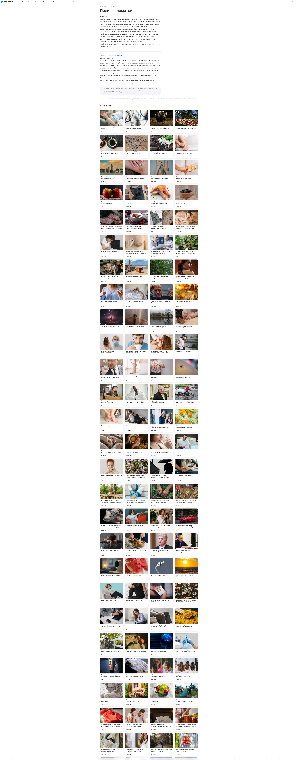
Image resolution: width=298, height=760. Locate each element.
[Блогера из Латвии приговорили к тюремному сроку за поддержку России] (111, 520)
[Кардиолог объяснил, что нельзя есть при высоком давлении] (136, 445)
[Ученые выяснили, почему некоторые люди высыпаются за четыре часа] (136, 395)
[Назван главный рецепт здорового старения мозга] (161, 644)
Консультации (103, 6)
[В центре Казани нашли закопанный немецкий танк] (161, 221)
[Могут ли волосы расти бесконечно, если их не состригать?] (186, 669)
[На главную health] (8, 2)
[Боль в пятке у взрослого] (186, 470)
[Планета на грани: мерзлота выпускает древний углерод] (136, 669)
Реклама (13, 758)
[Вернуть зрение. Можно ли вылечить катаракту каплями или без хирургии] (161, 346)
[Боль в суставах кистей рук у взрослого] (161, 370)
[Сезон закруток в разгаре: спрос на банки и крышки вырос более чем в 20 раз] (186, 719)
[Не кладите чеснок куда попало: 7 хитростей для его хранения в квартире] (136, 470)
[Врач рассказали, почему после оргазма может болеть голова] (186, 221)
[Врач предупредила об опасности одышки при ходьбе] (161, 744)
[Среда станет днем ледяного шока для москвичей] (161, 271)
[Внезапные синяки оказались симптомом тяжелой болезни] (136, 171)
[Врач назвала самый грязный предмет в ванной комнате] (136, 321)
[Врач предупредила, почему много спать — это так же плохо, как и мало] (136, 296)
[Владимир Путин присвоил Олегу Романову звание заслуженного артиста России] (186, 545)
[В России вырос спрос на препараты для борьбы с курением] (111, 296)
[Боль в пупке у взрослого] (186, 346)
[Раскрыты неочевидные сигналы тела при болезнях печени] (186, 146)
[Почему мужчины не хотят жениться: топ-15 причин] (136, 719)
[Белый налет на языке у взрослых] (111, 470)
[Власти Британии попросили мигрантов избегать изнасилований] (111, 171)
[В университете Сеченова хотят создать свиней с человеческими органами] (111, 445)
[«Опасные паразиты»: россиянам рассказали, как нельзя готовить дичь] (111, 221)
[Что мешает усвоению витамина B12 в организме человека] (186, 595)
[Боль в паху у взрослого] (111, 595)
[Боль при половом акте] (136, 420)
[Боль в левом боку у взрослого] (186, 445)
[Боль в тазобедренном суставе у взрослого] (136, 196)
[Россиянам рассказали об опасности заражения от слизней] (186, 296)
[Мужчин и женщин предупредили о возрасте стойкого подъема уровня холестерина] (161, 420)
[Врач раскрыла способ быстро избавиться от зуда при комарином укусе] (186, 370)
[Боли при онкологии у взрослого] (111, 246)
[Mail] (2, 2)
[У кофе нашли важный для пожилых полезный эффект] (111, 146)
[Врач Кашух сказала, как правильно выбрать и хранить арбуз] (136, 570)
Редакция (236, 758)
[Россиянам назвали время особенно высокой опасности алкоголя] (136, 271)
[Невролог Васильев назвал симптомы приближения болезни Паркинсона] (111, 644)
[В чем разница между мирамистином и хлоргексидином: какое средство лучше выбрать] (111, 346)
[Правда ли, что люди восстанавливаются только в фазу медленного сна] (136, 644)
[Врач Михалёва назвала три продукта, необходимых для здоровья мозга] (161, 196)
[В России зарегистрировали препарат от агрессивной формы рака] (186, 644)
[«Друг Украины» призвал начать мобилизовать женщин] (161, 395)
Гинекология (112, 6)
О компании (7, 758)
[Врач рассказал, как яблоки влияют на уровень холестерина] (186, 121)
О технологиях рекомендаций (273, 758)
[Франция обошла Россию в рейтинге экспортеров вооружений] (161, 570)
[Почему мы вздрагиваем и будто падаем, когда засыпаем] (111, 744)
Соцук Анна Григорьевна (115, 55)
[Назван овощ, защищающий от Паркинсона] (161, 694)
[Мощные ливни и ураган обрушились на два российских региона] (186, 395)
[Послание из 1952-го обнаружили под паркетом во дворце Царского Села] (136, 146)
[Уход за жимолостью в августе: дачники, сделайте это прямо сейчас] (186, 246)
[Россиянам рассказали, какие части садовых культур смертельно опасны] (161, 495)
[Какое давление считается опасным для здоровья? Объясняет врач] (136, 121)
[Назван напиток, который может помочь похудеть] (161, 520)
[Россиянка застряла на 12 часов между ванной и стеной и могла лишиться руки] (136, 495)
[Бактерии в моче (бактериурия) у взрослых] (161, 595)
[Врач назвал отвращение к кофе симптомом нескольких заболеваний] (136, 346)
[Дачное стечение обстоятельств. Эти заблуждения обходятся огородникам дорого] (186, 495)
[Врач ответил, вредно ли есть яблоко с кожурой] (111, 196)
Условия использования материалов (248, 758)
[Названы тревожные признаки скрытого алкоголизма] (111, 395)
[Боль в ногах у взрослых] (136, 370)
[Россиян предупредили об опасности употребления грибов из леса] (111, 271)
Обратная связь (261, 758)
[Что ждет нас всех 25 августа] (111, 321)
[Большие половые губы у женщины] (111, 121)
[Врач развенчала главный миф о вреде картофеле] (136, 545)
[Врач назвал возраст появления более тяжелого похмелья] (161, 296)
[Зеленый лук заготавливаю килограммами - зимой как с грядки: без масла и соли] (161, 146)
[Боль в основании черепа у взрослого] (111, 545)
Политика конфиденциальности (288, 758)
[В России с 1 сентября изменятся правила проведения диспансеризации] (161, 246)
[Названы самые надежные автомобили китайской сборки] (186, 520)
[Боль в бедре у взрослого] (136, 595)
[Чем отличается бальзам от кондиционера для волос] (136, 744)
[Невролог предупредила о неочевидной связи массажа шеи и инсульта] (186, 321)
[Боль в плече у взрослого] (136, 619)
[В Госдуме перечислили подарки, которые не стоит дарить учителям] (136, 520)
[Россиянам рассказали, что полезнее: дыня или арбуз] (186, 420)
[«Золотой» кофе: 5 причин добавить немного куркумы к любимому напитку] (186, 619)
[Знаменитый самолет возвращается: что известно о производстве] (186, 694)
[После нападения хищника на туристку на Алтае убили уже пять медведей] (161, 121)
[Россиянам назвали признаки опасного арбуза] (186, 744)
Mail (2, 758)
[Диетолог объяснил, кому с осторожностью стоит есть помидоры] (136, 694)
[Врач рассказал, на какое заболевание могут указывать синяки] (161, 171)
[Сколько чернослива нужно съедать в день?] (186, 196)
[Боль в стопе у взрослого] (111, 420)
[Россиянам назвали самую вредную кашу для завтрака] (136, 221)
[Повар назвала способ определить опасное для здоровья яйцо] (186, 171)
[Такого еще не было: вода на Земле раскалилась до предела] (186, 570)
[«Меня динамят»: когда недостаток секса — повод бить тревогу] (161, 719)
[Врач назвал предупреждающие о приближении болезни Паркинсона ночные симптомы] (161, 619)
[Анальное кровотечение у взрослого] (111, 694)
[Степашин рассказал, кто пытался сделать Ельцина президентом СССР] (111, 370)
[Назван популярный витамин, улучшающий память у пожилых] (111, 495)
